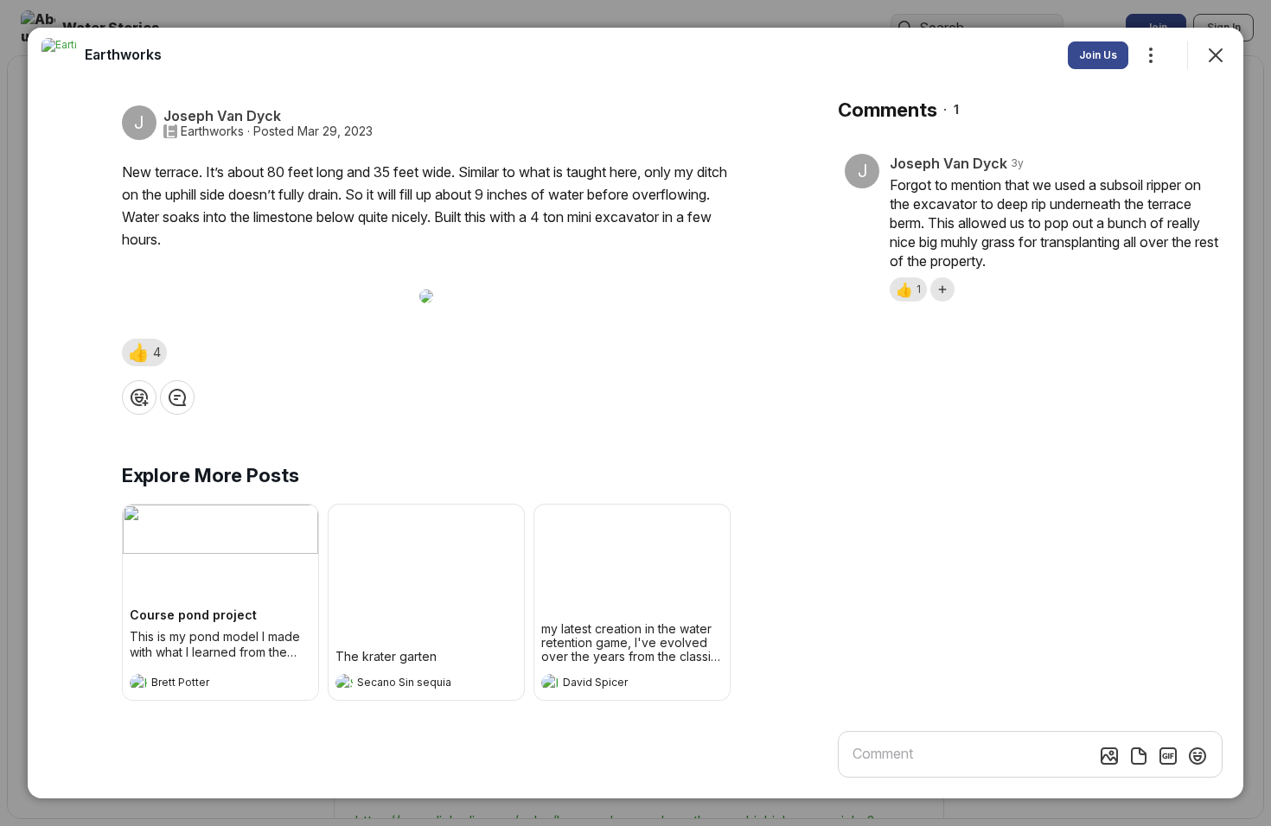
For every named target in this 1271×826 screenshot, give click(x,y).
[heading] (203, 684)
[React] (139, 397)
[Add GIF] (1168, 756)
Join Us (1098, 54)
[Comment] (177, 397)
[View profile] (138, 682)
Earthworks (212, 131)
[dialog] (635, 413)
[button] (144, 352)
